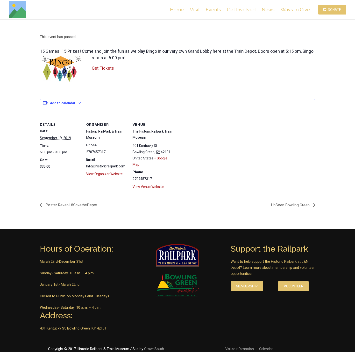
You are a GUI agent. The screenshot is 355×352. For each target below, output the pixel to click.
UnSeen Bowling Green (291, 205)
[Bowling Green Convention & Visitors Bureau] (177, 285)
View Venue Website (148, 187)
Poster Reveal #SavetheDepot (70, 205)
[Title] (17, 9)
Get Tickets (103, 68)
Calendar (266, 349)
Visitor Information (239, 349)
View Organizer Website (104, 174)
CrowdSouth (154, 349)
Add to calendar (63, 103)
